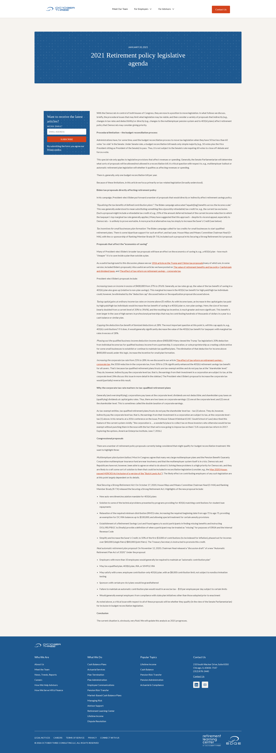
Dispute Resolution (96, 721)
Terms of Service (75, 737)
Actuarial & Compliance (152, 685)
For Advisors (164, 8)
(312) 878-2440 (201, 671)
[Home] (60, 9)
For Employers (141, 8)
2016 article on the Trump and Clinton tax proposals (177, 263)
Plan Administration (97, 679)
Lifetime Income (95, 716)
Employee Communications (100, 685)
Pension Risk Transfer (98, 690)
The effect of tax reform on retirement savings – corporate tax (150, 271)
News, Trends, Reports (45, 674)
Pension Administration (151, 679)
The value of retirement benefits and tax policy (196, 267)
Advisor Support (95, 705)
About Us (39, 664)
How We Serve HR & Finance (48, 690)
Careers (38, 679)
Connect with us (109, 737)
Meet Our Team (120, 8)
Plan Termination (95, 674)
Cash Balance (147, 669)
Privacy (92, 737)
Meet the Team (41, 669)
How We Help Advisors (46, 685)
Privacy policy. (54, 149)
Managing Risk (94, 700)
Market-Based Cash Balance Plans (104, 695)
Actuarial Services (96, 669)
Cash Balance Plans (96, 664)
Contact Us (198, 676)
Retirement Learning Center (101, 710)
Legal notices (42, 737)
